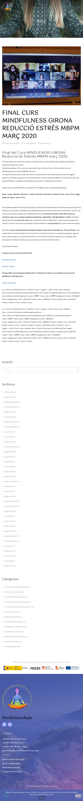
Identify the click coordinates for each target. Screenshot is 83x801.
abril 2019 (8, 491)
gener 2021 (9, 442)
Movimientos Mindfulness (15, 637)
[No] (78, 795)
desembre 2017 (11, 536)
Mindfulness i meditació (14, 627)
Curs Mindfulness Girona (14, 597)
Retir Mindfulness (12, 642)
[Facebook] (4, 724)
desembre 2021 (11, 422)
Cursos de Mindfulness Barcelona (18, 607)
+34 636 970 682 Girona (13, 743)
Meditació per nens (12, 617)
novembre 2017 (11, 541)
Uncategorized (30, 143)
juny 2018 (8, 516)
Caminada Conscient (13, 592)
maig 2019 (9, 486)
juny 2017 (8, 546)
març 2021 (9, 437)
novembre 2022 (11, 407)
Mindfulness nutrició (13, 632)
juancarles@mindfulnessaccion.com (20, 750)
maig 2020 (9, 462)
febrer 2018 (9, 526)
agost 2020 (9, 452)
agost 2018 (9, 511)
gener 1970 (9, 566)
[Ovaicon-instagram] (10, 724)
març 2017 (9, 556)
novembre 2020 (11, 447)
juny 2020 (8, 457)
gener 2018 (9, 531)
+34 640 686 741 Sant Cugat (14, 746)
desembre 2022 (11, 402)
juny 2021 (8, 432)
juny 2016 (8, 561)
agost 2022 (9, 412)
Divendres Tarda (9, 260)
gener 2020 (9, 476)
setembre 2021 (11, 427)
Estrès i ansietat (11, 612)
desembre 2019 (11, 481)
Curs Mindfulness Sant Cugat (16, 602)
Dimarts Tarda (8, 266)
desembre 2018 (11, 501)
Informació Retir (9, 283)
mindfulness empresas (14, 622)
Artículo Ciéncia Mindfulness (16, 587)
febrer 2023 (9, 392)
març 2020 (9, 467)
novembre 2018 (11, 506)
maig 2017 (9, 551)
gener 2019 (9, 496)
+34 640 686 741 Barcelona (14, 739)
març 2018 (9, 521)
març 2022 (9, 417)
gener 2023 (9, 397)
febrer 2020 (9, 471)
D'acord (42, 798)
